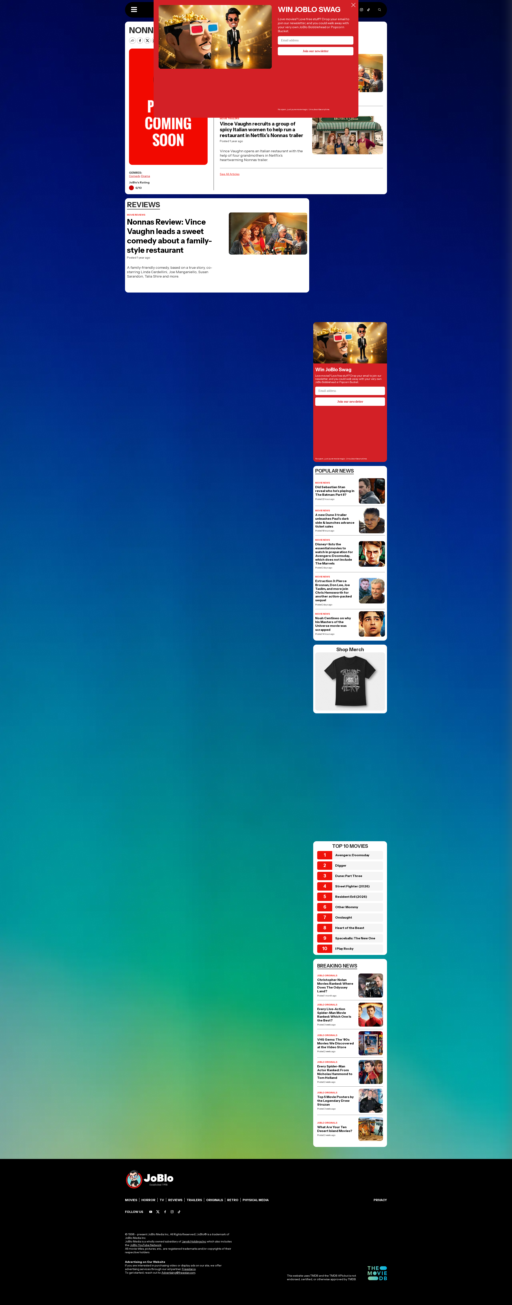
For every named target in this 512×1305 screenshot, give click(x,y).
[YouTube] (150, 1211)
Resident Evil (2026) (351, 897)
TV (162, 1200)
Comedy (134, 176)
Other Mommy (346, 907)
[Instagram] (361, 9)
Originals (214, 1200)
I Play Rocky (344, 949)
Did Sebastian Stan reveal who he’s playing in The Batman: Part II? (334, 491)
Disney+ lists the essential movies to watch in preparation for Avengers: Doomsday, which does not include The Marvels (334, 553)
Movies (131, 1200)
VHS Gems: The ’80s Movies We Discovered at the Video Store (335, 1043)
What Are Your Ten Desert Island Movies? (334, 1129)
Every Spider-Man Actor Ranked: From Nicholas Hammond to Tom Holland (334, 1072)
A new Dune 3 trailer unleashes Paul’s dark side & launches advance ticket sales (334, 520)
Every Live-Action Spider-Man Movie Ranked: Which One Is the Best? (334, 1014)
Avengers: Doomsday (352, 855)
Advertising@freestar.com (178, 1272)
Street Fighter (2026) (352, 886)
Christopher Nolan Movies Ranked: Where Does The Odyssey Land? (335, 985)
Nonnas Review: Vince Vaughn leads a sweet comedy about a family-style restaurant (169, 236)
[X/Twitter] (158, 1211)
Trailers (194, 1200)
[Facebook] (165, 1211)
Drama (145, 176)
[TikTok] (368, 9)
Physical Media (256, 1200)
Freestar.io (189, 1269)
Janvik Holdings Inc (194, 1241)
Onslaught (343, 917)
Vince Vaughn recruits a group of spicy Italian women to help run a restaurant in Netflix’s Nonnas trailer (261, 129)
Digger (340, 865)
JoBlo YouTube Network (145, 1245)
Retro (232, 1200)
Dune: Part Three (348, 876)
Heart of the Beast (349, 928)
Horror (148, 1200)
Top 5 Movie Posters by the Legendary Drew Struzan (335, 1100)
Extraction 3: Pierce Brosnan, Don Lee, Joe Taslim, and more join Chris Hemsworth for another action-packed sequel (333, 590)
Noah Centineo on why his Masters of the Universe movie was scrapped (333, 624)
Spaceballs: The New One (355, 938)
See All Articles (229, 174)
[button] (134, 10)
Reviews (175, 1200)
